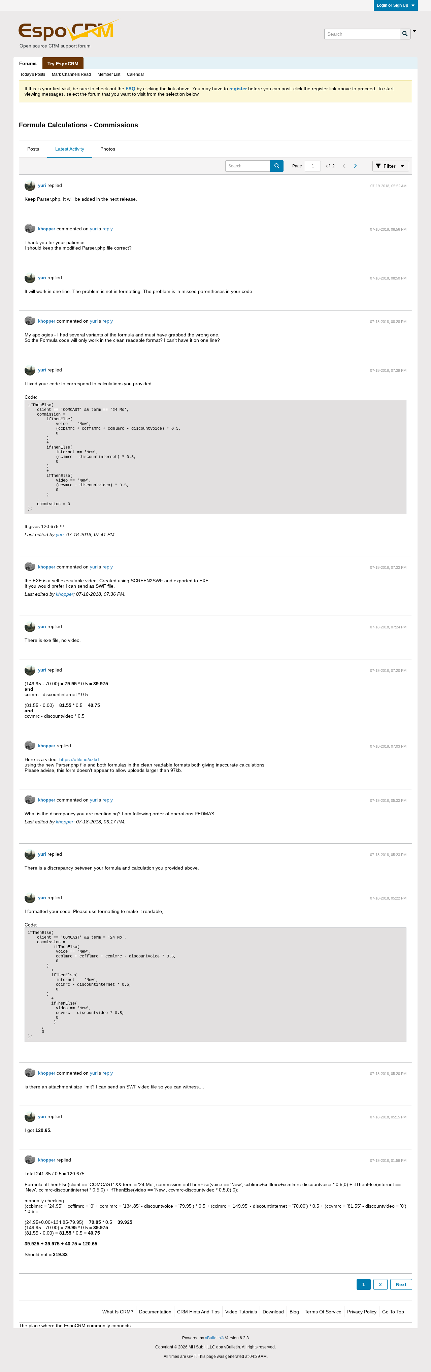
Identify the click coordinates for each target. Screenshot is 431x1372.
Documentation (155, 1311)
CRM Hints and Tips (198, 1311)
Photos (107, 149)
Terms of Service (323, 1311)
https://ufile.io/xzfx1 (79, 759)
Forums (28, 63)
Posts (33, 149)
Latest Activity (69, 149)
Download (273, 1311)
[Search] (405, 34)
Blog (294, 1311)
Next (401, 1284)
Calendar (135, 74)
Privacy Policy (361, 1311)
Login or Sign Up (392, 5)
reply (107, 228)
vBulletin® (214, 1338)
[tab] (33, 149)
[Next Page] (355, 166)
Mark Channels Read (71, 74)
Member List (109, 74)
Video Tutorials (241, 1311)
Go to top (393, 1311)
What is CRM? (117, 1311)
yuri (42, 185)
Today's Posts (32, 74)
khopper (46, 228)
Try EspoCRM (62, 63)
